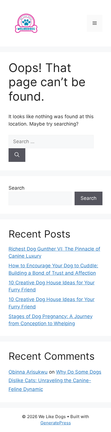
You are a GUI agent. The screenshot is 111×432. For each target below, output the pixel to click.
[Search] (17, 155)
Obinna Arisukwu (28, 372)
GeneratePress (55, 422)
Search (16, 188)
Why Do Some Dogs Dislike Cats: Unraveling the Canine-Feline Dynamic (55, 380)
